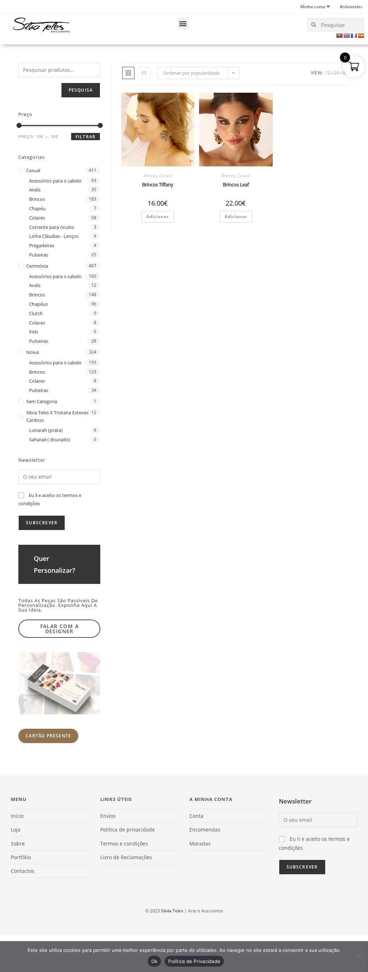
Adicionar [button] (157, 216)
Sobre (18, 843)
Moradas (200, 843)
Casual (165, 175)
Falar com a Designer (59, 629)
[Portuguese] (339, 35)
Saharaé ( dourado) (49, 439)
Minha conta (312, 7)
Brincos (150, 175)
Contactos (22, 870)
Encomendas (204, 829)
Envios (108, 815)
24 (336, 73)
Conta (196, 815)
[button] (183, 23)
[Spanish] (361, 35)
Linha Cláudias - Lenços (54, 236)
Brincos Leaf (236, 184)
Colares (37, 218)
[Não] (359, 956)
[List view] (144, 73)
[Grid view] (128, 73)
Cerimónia (37, 266)
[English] (346, 35)
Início (17, 815)
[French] (353, 35)
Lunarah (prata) (46, 430)
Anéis (35, 189)
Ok (154, 961)
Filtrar (85, 137)
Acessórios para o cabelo (55, 181)
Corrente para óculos (51, 227)
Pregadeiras (41, 245)
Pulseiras (38, 255)
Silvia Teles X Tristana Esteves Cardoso (57, 416)
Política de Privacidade (194, 961)
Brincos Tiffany (157, 184)
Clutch (36, 313)
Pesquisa (81, 90)
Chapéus (38, 304)
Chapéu (37, 208)
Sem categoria (41, 401)
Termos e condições (124, 843)
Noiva (32, 352)
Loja (15, 829)
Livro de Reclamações (126, 857)
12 (327, 73)
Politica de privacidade (127, 829)
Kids (33, 331)
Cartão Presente (48, 736)
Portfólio (21, 857)
